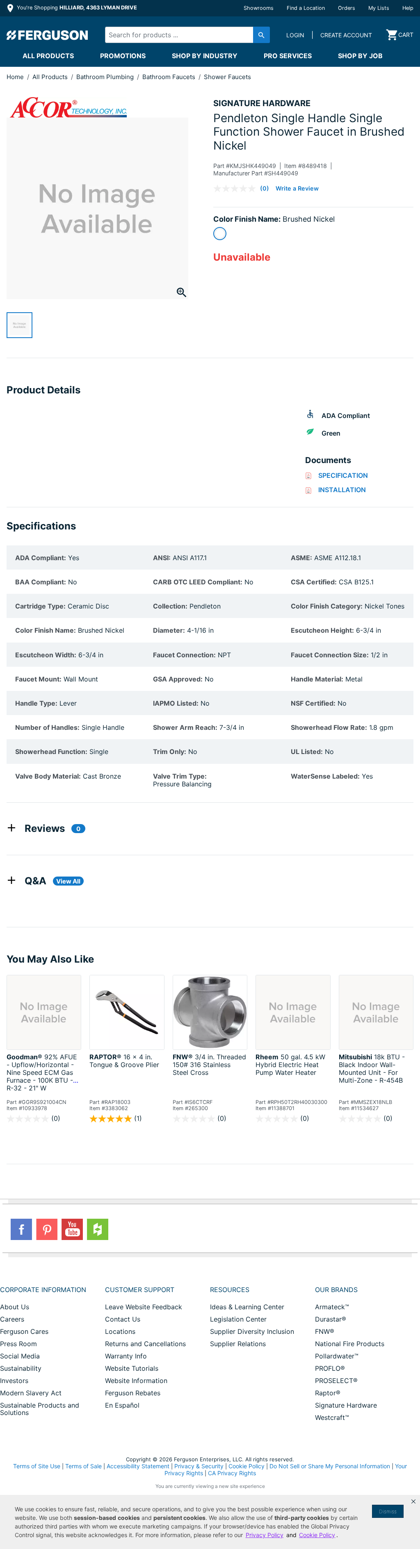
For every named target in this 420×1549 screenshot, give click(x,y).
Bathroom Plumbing (105, 77)
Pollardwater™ (336, 1356)
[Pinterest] (46, 1229)
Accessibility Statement (138, 1466)
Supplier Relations (238, 1344)
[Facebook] (21, 1229)
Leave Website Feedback (143, 1307)
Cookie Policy (246, 1466)
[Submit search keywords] (261, 35)
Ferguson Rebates (132, 1393)
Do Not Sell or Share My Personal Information (329, 1466)
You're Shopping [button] (76, 8)
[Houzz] (97, 1229)
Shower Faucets (227, 77)
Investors (14, 1380)
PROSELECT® (336, 1380)
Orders (346, 8)
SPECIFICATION (343, 475)
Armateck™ (332, 1307)
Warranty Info (126, 1356)
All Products (48, 56)
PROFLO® (330, 1368)
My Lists (378, 8)
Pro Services (288, 56)
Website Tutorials (131, 1368)
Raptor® (327, 1393)
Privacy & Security (199, 1466)
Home (15, 77)
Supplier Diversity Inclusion (252, 1331)
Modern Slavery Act (31, 1393)
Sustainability (20, 1368)
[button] (413, 1501)
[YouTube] (72, 1229)
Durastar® (330, 1319)
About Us (14, 1307)
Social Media (20, 1356)
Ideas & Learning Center (247, 1307)
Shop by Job (360, 56)
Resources (229, 1290)
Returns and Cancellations (145, 1344)
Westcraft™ (332, 1417)
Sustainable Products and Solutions (39, 1409)
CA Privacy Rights (232, 1473)
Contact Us (122, 1319)
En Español (122, 1405)
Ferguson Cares (24, 1331)
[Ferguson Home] (48, 35)
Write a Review (297, 188)
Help (407, 8)
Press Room (18, 1344)
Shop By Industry (204, 56)
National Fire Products (349, 1344)
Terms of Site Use (36, 1466)
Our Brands (336, 1290)
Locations (120, 1331)
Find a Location (306, 8)
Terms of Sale (83, 1466)
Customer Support (139, 1290)
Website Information (136, 1380)
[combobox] (183, 35)
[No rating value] (236, 188)
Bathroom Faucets (169, 77)
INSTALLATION (342, 490)
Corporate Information (43, 1290)
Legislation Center (238, 1319)
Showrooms (259, 8)
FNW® (324, 1331)
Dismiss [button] (388, 1511)
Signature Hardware (346, 1405)
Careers (12, 1319)
